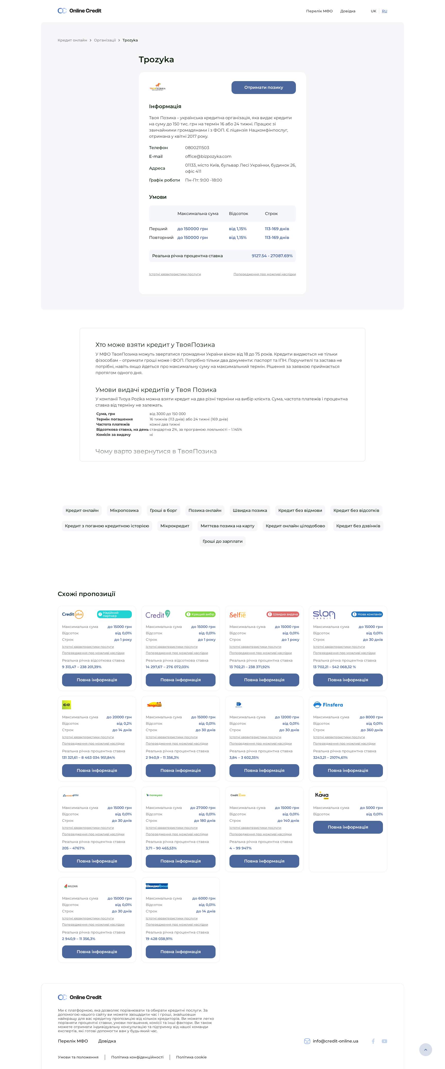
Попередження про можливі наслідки (265, 274)
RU (384, 11)
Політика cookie (191, 1057)
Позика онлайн (205, 510)
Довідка (347, 11)
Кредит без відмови (300, 510)
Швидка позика (250, 510)
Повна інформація (97, 679)
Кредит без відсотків (356, 510)
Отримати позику (263, 87)
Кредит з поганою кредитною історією (107, 525)
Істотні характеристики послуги (175, 274)
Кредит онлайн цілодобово (295, 525)
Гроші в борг (163, 510)
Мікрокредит (174, 525)
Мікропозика (124, 510)
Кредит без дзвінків (358, 525)
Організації (105, 40)
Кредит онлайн (72, 40)
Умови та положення (78, 1057)
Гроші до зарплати (223, 541)
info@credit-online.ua (335, 1041)
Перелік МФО (319, 11)
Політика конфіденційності (137, 1057)
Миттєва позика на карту (227, 525)
